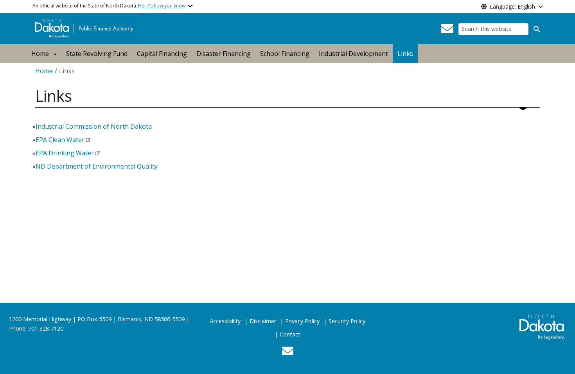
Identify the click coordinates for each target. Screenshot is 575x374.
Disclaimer (263, 321)
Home (40, 53)
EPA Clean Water (60, 139)
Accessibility (225, 321)
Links (405, 53)
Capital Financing (162, 53)
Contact (290, 334)
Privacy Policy (302, 321)
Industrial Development (353, 53)
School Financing (284, 53)
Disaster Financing (223, 53)
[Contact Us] (447, 29)
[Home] (85, 27)
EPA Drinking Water (65, 153)
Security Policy (347, 321)
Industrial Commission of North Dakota (94, 126)
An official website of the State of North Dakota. (108, 5)
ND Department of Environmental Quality (97, 166)
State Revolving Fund (97, 53)
